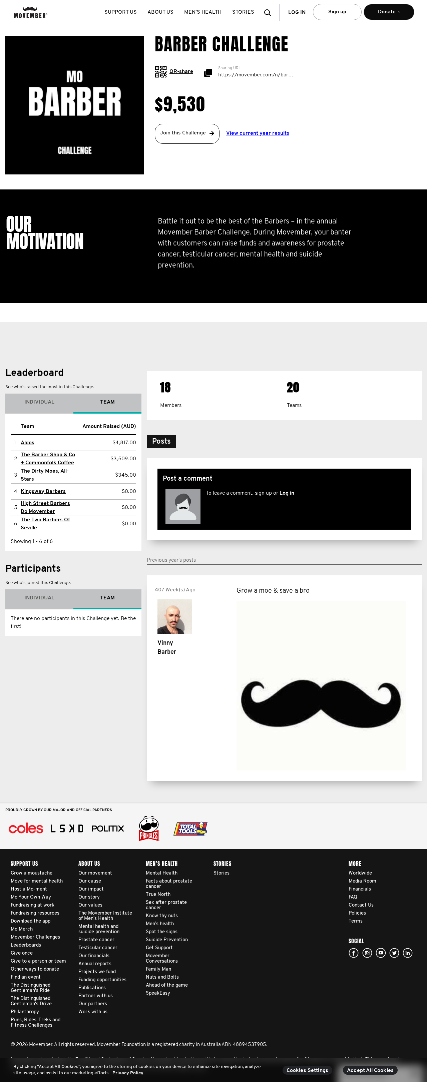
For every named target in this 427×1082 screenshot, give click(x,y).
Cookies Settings (308, 1070)
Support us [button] (120, 12)
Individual (39, 402)
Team (107, 402)
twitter (394, 953)
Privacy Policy (127, 1073)
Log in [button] (297, 12)
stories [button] (243, 12)
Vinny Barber (166, 647)
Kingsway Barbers (43, 491)
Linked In (408, 953)
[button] (270, 12)
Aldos (27, 443)
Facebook (354, 953)
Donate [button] (382, 14)
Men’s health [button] (203, 12)
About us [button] (160, 12)
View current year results (257, 133)
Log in (287, 493)
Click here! (367, 953)
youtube (381, 953)
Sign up (337, 12)
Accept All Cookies (370, 1070)
